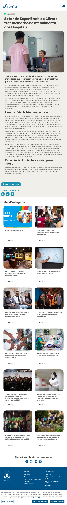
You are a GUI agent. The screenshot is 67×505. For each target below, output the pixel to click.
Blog (46, 488)
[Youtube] (40, 461)
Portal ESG (48, 474)
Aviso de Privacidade (39, 497)
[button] (63, 5)
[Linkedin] (36, 461)
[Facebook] (27, 461)
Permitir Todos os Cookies (40, 501)
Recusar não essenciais (57, 501)
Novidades (48, 485)
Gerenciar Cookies (7, 501)
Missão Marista (28, 484)
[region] (33, 497)
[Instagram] (31, 461)
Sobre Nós (27, 471)
